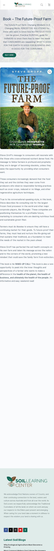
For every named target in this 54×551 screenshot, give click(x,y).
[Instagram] (15, 530)
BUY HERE (9, 55)
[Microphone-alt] (25, 530)
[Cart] (49, 5)
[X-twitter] (11, 530)
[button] (49, 71)
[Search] (42, 5)
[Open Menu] (4, 4)
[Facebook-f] (6, 530)
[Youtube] (20, 530)
